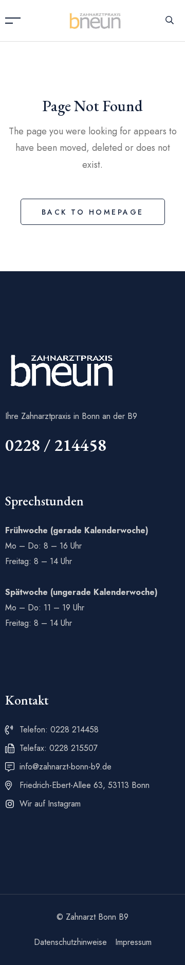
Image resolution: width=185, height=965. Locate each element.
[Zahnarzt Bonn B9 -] (95, 20)
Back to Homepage (93, 212)
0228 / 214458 (55, 445)
